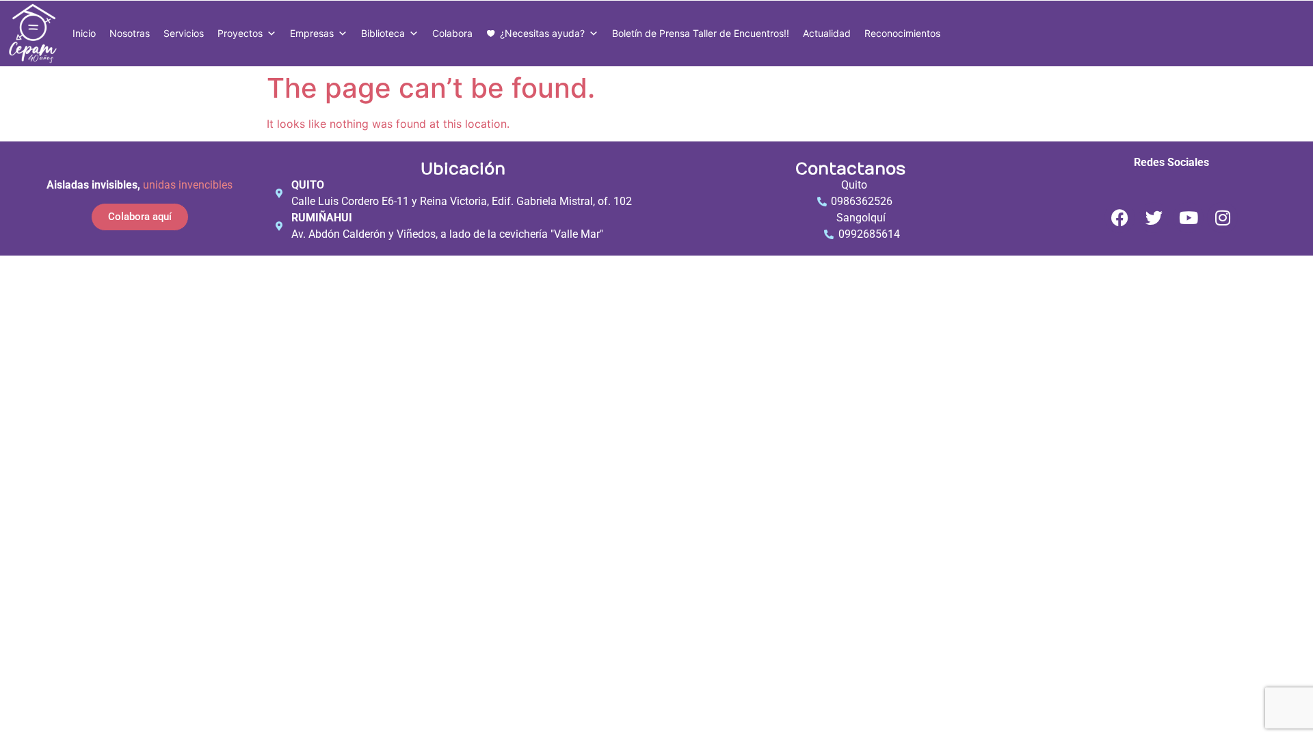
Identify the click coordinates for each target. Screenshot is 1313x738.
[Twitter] (1154, 217)
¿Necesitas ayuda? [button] (542, 33)
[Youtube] (1188, 217)
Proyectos (240, 33)
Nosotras (129, 33)
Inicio (84, 33)
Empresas (312, 33)
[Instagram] (1222, 217)
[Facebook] (1119, 217)
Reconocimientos (902, 33)
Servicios (183, 33)
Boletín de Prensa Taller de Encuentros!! (700, 33)
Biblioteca (383, 33)
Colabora (452, 33)
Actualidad (827, 33)
